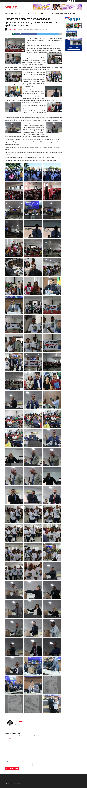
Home (13, 1)
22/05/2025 (20, 29)
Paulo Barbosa (12, 29)
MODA (41, 1)
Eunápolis (20, 1)
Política (45, 29)
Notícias (16, 1)
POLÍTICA (25, 1)
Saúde (32, 1)
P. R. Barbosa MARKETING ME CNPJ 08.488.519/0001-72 (53, 1)
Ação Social (36, 1)
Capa (33, 29)
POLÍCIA (28, 1)
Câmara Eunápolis (28, 29)
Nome (6, 755)
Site (35, 761)
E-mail (7, 761)
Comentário (8, 738)
